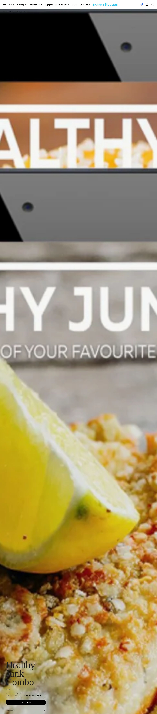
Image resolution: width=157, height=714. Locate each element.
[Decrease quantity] (7, 695)
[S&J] (105, 4)
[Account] (147, 5)
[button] (152, 5)
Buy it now (26, 702)
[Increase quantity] (16, 695)
